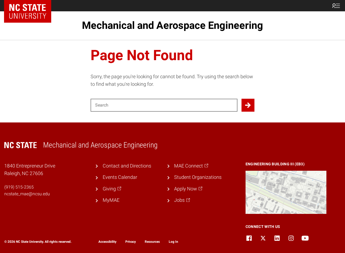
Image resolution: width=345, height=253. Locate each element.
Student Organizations (198, 177)
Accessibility (107, 242)
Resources (152, 242)
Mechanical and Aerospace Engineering (172, 25)
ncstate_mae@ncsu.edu (27, 193)
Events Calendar (120, 177)
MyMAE (111, 200)
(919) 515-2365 (19, 187)
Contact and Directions (127, 166)
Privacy (130, 242)
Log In (173, 242)
